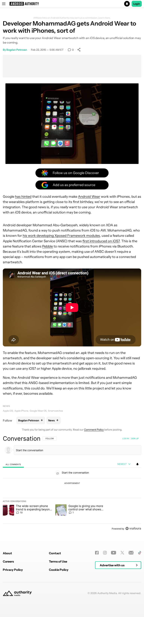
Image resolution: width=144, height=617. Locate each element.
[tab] (13, 464)
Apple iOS (8, 410)
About (7, 553)
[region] (72, 483)
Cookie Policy (58, 570)
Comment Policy (94, 429)
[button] (72, 4)
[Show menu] (4, 4)
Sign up (135, 438)
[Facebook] (97, 552)
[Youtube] (113, 552)
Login (136, 3)
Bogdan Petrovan (16, 49)
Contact (55, 553)
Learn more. (104, 18)
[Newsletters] (131, 552)
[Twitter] (122, 552)
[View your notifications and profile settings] (137, 464)
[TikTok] (139, 552)
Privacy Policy (13, 570)
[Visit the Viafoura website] (133, 528)
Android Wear (89, 197)
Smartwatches (55, 410)
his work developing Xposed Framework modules (61, 236)
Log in (125, 438)
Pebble (47, 246)
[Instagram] (105, 552)
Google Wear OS (38, 410)
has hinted (23, 197)
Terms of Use (58, 561)
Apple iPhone (21, 410)
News (6, 406)
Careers (8, 561)
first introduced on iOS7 (101, 241)
